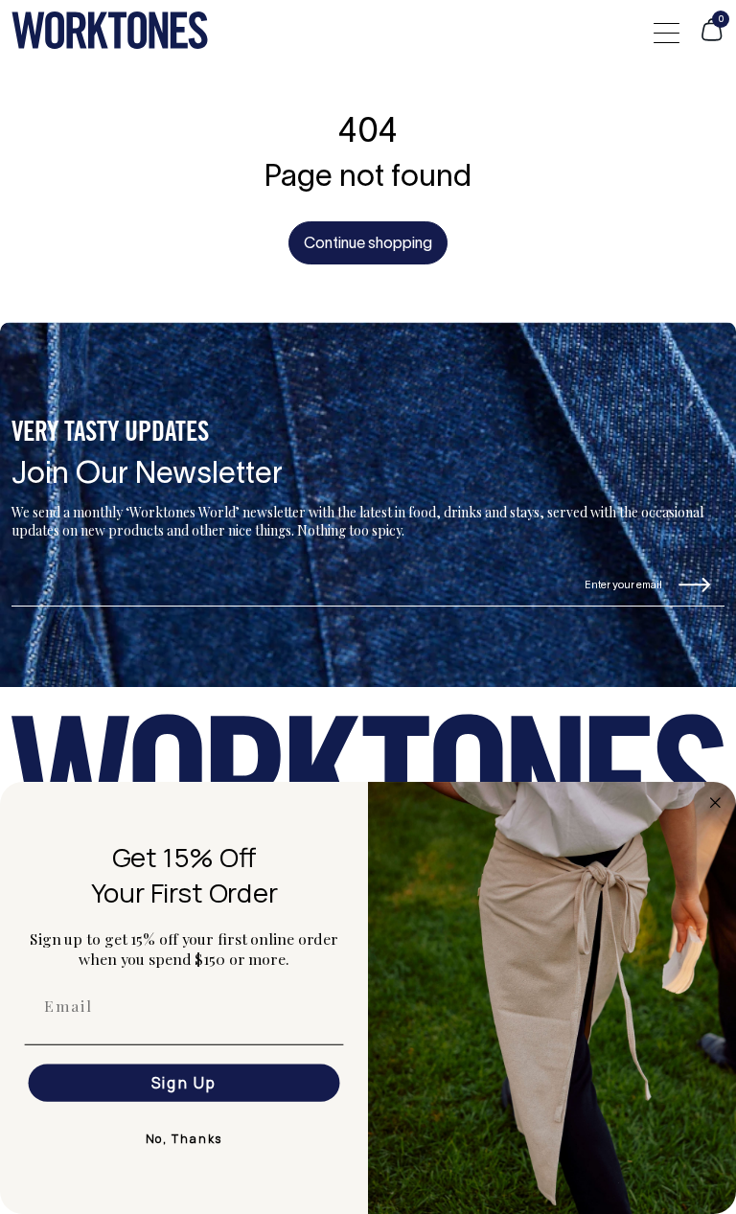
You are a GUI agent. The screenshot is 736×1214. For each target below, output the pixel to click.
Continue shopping (368, 244)
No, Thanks (184, 1139)
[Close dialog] (715, 802)
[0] (711, 38)
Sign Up (184, 1082)
